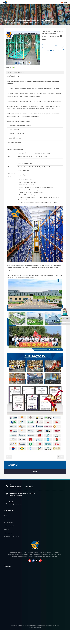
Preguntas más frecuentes (12, 536)
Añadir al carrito (52, 50)
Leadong (39, 627)
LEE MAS (35, 471)
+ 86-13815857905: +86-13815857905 (66, 318)
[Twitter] (36, 560)
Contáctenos (8, 533)
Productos (7, 519)
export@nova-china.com (16, 504)
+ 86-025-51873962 (66, 321)
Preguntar (52, 46)
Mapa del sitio (55, 625)
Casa (6, 515)
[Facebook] (33, 560)
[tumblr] (29, 560)
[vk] (40, 560)
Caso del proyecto (10, 526)
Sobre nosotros (9, 522)
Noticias (7, 529)
